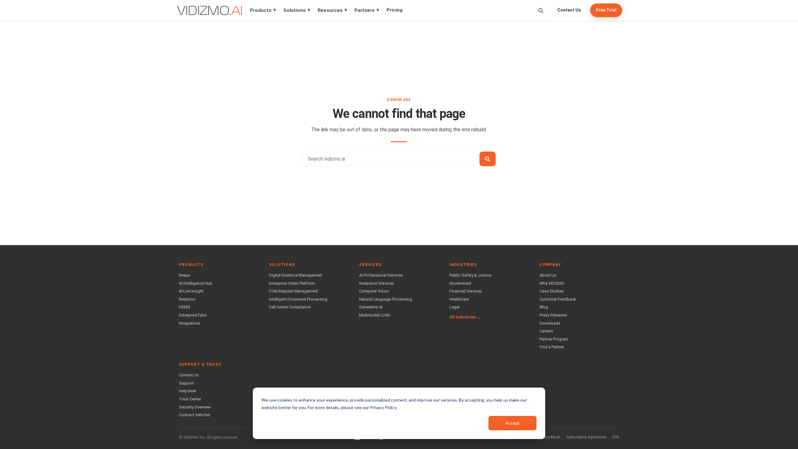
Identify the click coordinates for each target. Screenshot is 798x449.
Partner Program (554, 339)
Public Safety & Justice (470, 275)
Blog (544, 307)
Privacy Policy (383, 407)
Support (186, 383)
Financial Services (465, 291)
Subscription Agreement (586, 437)
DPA (615, 437)
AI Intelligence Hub (195, 283)
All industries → (465, 317)
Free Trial (606, 9)
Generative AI (370, 307)
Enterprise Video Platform (292, 283)
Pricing (394, 10)
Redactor (187, 299)
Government (460, 283)
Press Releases (553, 315)
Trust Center (190, 399)
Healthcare (459, 299)
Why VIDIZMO (552, 283)
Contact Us (569, 9)
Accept (512, 423)
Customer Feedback (558, 299)
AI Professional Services (381, 275)
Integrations (189, 323)
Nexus (184, 275)
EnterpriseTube (192, 315)
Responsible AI (547, 437)
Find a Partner (552, 347)
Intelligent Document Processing (298, 299)
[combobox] (389, 159)
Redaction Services (376, 283)
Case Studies (552, 291)
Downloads (550, 323)
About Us (548, 275)
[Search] (487, 159)
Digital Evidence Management (295, 275)
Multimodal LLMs (374, 315)
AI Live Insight (191, 291)
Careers (546, 331)
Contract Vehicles (194, 415)
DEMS (184, 307)
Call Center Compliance (289, 307)
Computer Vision (374, 291)
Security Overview (195, 407)
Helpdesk (187, 391)
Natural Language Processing (385, 299)
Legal (454, 307)
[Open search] (540, 10)
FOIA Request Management (293, 291)
